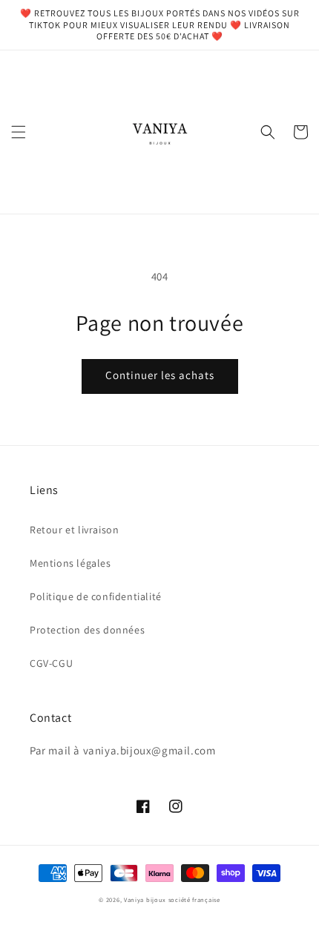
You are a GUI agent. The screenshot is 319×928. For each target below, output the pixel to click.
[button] (18, 132)
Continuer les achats (159, 375)
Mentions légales (70, 563)
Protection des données (87, 629)
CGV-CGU (51, 663)
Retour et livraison (74, 529)
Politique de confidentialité (96, 596)
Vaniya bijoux (145, 899)
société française (194, 899)
